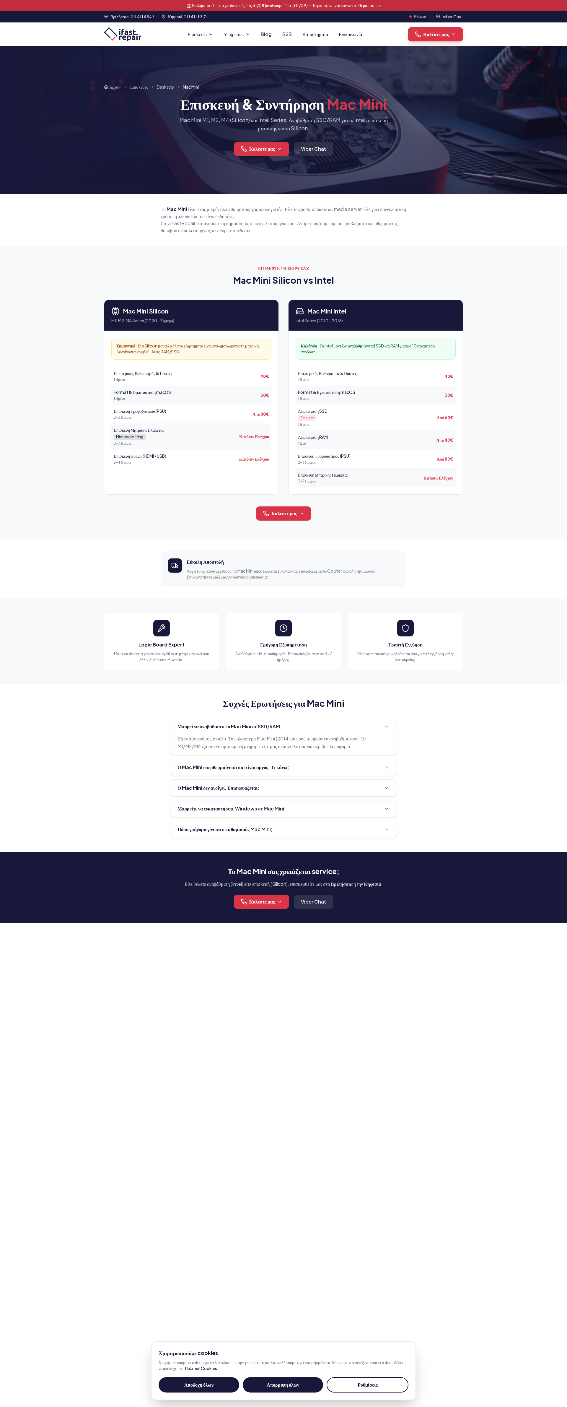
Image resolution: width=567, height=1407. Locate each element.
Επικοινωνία (350, 34)
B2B (287, 34)
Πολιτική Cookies (201, 1368)
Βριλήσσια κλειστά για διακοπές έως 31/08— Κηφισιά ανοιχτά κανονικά (283, 5)
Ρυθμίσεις (368, 1385)
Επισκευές (197, 34)
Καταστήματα (315, 34)
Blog (266, 34)
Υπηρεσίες (234, 34)
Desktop (165, 87)
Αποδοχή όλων (199, 1385)
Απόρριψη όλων (283, 1385)
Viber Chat (313, 149)
